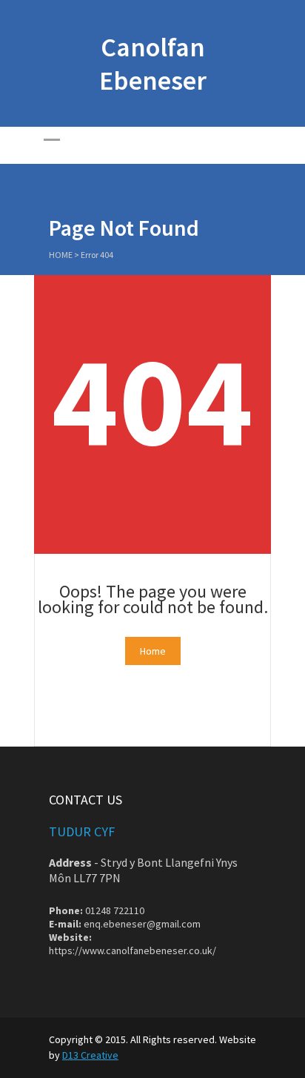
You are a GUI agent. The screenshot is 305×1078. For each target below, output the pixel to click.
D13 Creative (90, 1055)
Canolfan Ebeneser (153, 63)
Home (61, 254)
